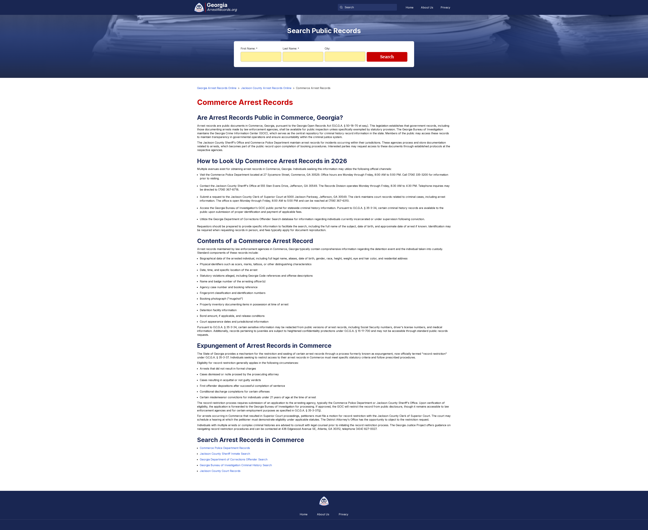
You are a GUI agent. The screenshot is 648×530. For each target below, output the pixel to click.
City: (327, 48)
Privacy (445, 7)
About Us (427, 7)
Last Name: (291, 48)
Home (409, 7)
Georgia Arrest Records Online (216, 88)
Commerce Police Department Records (225, 448)
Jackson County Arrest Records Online (266, 88)
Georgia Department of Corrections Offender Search (233, 459)
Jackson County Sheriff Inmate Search (225, 453)
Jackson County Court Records (220, 471)
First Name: (249, 48)
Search (387, 56)
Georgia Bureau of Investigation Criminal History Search (236, 465)
